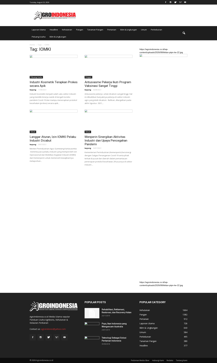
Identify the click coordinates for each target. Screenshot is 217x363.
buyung (33, 90)
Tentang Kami (181, 360)
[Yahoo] (180, 2)
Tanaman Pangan (95, 29)
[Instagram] (170, 2)
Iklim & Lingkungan (128, 29)
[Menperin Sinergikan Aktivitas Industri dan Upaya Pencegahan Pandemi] (108, 121)
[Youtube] (185, 2)
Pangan (79, 29)
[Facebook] (165, 2)
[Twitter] (175, 2)
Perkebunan (156, 29)
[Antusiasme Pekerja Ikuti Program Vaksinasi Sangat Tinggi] (108, 66)
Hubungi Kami (158, 360)
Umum (144, 29)
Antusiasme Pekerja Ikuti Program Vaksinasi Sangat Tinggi (108, 84)
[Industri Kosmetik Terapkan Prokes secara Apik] (54, 66)
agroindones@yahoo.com (53, 329)
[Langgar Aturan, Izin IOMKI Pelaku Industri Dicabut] (54, 121)
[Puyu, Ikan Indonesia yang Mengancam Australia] (92, 327)
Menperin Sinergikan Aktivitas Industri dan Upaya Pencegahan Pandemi (106, 140)
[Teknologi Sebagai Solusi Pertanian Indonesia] (92, 341)
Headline (54, 29)
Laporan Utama (39, 29)
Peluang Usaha (38, 36)
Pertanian (111, 29)
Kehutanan (67, 29)
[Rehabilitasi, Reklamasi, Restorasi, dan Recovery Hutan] (92, 313)
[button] (183, 33)
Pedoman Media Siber (140, 360)
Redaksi (170, 360)
